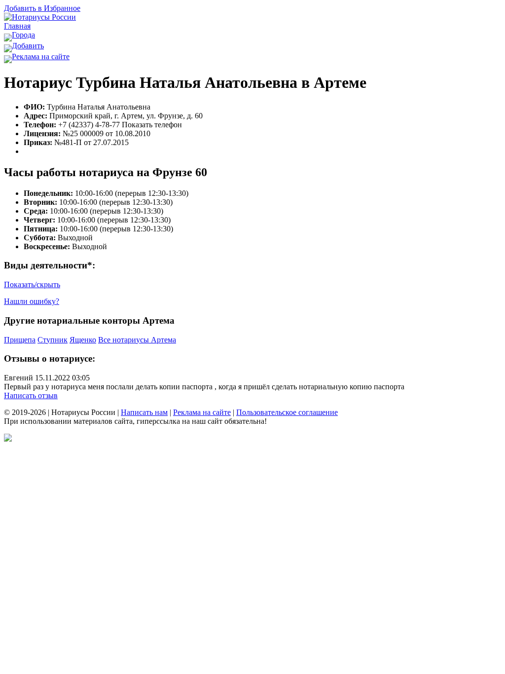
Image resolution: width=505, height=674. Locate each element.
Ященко (83, 340)
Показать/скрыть (32, 284)
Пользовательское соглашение (287, 412)
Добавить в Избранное (42, 8)
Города (23, 35)
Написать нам (144, 412)
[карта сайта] (8, 439)
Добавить (28, 45)
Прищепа (20, 340)
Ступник (52, 340)
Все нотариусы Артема (137, 340)
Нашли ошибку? (31, 301)
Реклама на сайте (41, 56)
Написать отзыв (31, 395)
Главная (17, 26)
